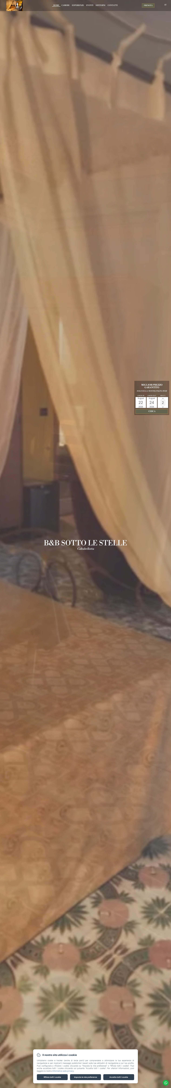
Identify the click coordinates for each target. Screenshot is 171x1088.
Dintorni (100, 5)
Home (56, 5)
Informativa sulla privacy (63, 1071)
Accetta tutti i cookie (118, 1077)
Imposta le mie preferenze (85, 1077)
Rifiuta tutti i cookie (52, 1077)
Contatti (113, 5)
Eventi (89, 5)
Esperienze (78, 5)
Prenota (148, 5)
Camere (66, 5)
